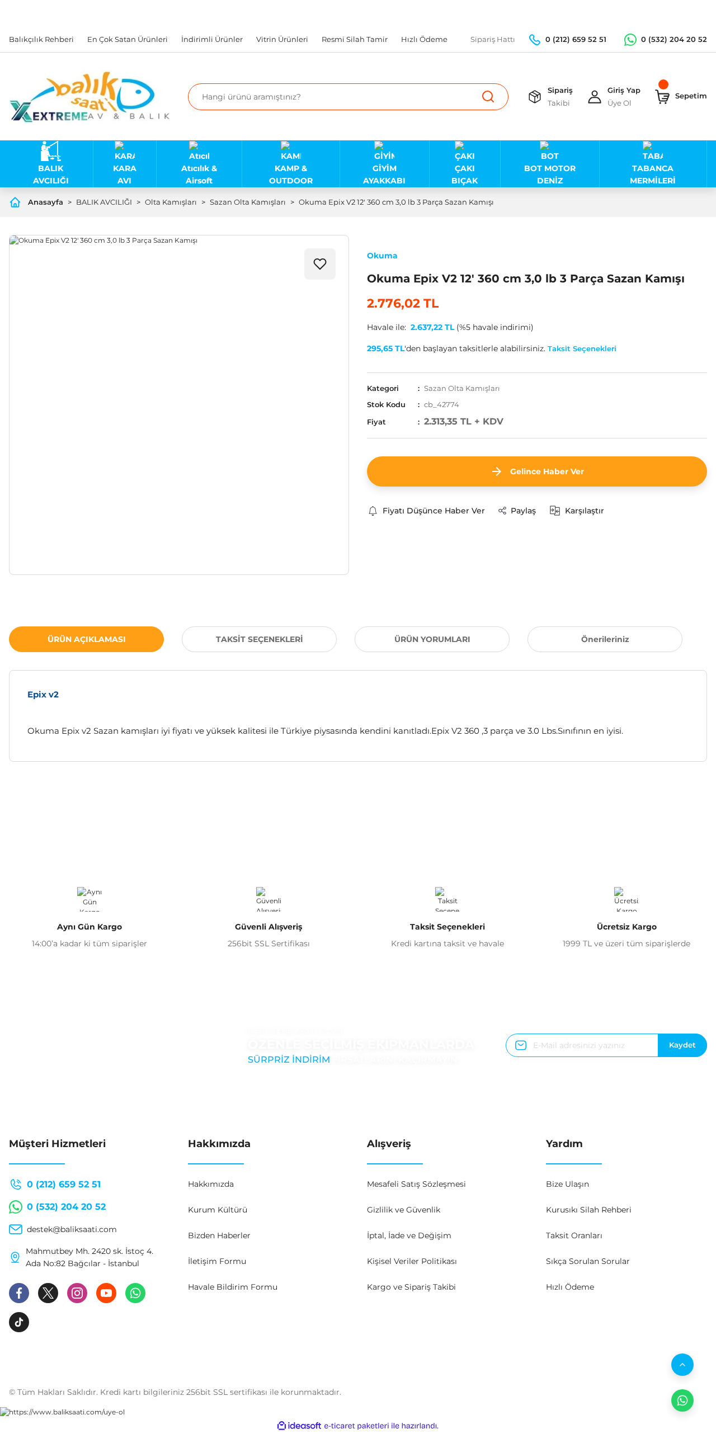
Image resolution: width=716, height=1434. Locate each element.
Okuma (382, 256)
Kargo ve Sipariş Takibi (411, 1287)
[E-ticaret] (356, 1426)
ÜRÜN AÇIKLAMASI (87, 639)
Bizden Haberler (219, 1235)
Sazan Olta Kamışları (462, 388)
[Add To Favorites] (320, 264)
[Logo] (89, 97)
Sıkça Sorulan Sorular (588, 1261)
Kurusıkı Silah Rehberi (589, 1210)
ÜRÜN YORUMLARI (432, 639)
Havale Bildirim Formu (232, 1287)
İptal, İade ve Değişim (409, 1235)
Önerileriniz (605, 639)
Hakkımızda (211, 1184)
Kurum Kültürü (217, 1210)
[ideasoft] (299, 1426)
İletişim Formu (217, 1261)
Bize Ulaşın (567, 1184)
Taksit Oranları (574, 1235)
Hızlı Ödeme (570, 1287)
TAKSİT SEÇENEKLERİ (259, 639)
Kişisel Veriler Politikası (412, 1261)
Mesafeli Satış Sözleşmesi (416, 1184)
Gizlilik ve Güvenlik (403, 1210)
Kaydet (682, 1044)
